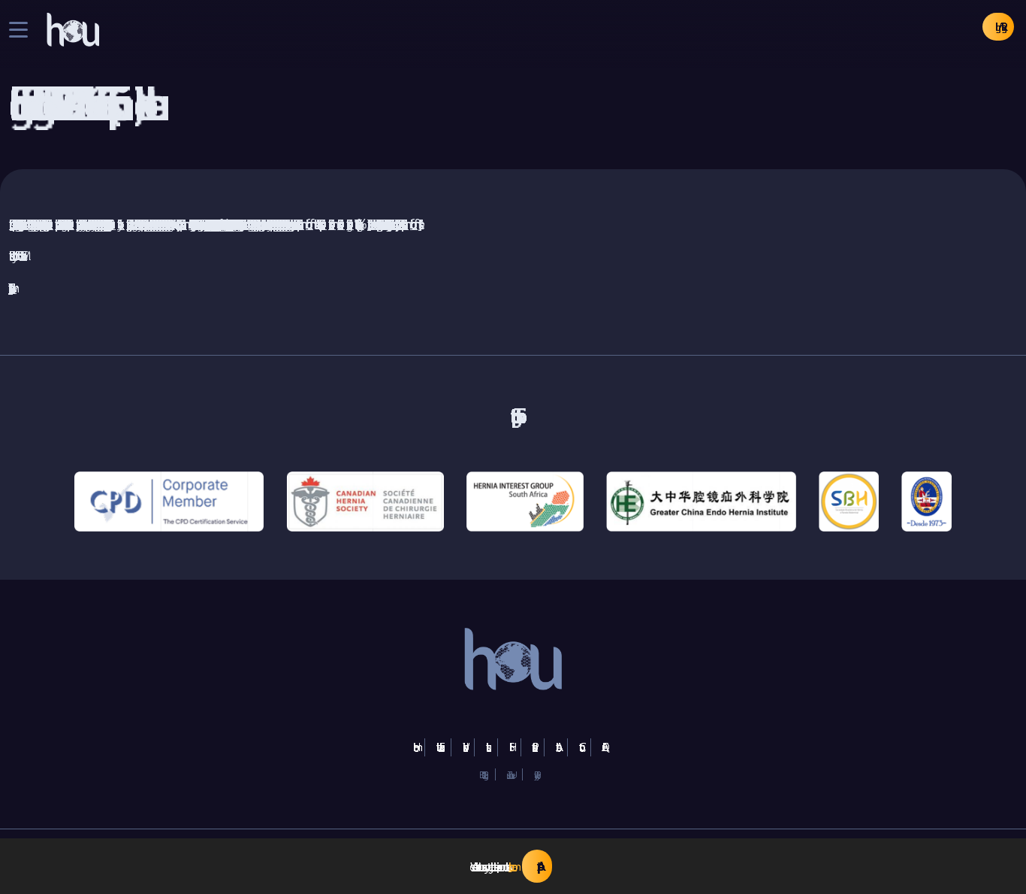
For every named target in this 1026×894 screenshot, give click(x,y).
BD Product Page (481, 774)
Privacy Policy (535, 774)
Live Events (437, 747)
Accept (537, 866)
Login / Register (998, 26)
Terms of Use (509, 774)
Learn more (509, 866)
